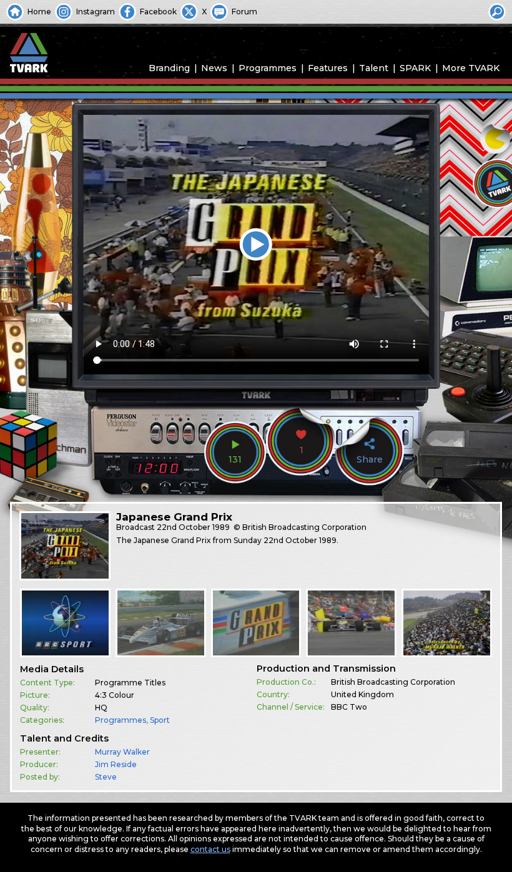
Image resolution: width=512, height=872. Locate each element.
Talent (373, 68)
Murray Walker (122, 752)
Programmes (268, 68)
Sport (160, 720)
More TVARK (471, 68)
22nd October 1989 (193, 527)
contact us (210, 849)
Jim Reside (116, 764)
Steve (106, 776)
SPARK (415, 68)
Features (328, 68)
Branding (169, 68)
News (214, 68)
